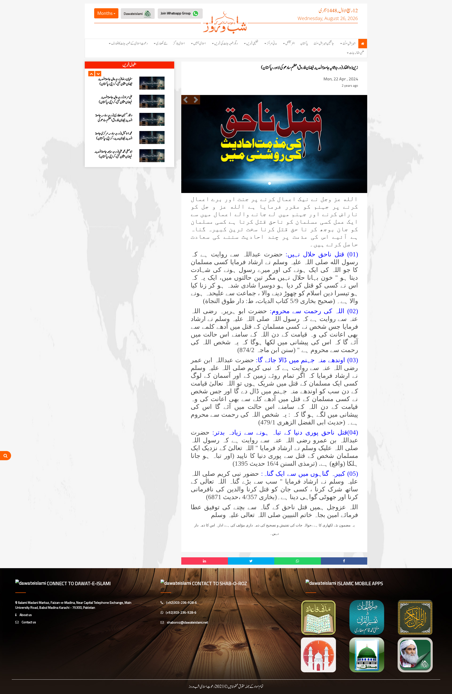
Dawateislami (133, 13)
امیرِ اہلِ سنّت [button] (349, 43)
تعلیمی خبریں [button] (252, 43)
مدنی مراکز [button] (272, 43)
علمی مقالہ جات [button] (356, 53)
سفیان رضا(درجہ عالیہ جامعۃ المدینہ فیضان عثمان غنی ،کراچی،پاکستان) (115, 81)
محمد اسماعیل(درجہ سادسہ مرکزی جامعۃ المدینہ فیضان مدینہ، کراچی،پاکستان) (113, 136)
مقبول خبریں (129, 65)
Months (105, 13)
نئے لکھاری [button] (162, 43)
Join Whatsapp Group (176, 13)
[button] (91, 73)
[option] (129, 83)
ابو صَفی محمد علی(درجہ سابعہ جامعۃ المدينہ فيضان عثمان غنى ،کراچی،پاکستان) (113, 154)
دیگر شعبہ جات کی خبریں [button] (226, 43)
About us (25, 614)
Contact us (28, 622)
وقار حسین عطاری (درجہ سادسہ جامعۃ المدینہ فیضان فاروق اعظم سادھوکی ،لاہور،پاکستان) (113, 120)
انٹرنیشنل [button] (290, 43)
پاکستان (304, 43)
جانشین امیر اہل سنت (324, 43)
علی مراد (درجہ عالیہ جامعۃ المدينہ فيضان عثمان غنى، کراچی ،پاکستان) (115, 99)
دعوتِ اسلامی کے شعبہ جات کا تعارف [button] (129, 43)
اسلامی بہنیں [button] (199, 43)
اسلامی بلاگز (179, 43)
